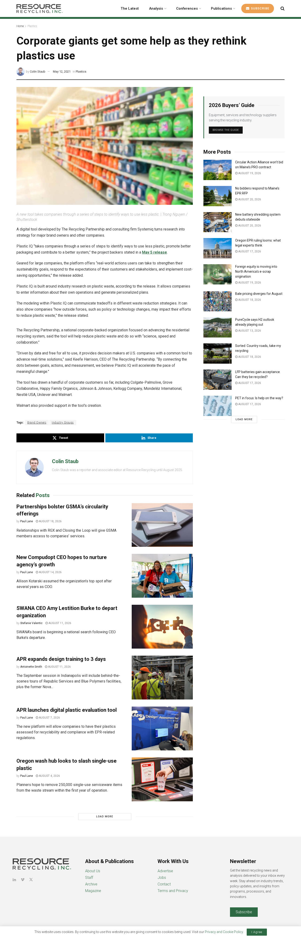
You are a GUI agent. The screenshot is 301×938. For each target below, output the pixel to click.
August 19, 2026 (249, 173)
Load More (104, 816)
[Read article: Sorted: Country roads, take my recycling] (217, 353)
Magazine (93, 891)
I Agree (256, 932)
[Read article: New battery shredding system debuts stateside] (217, 222)
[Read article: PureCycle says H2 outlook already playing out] (217, 327)
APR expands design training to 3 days (61, 659)
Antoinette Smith (31, 666)
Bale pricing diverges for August (258, 294)
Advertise (165, 871)
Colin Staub (37, 71)
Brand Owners (36, 422)
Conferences (187, 8)
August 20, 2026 (249, 199)
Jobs (162, 877)
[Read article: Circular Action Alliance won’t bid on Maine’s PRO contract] (217, 170)
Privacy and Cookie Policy (224, 932)
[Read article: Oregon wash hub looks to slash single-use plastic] (162, 779)
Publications (221, 8)
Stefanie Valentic (31, 623)
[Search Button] (283, 8)
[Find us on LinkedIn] (14, 879)
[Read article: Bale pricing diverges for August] (217, 301)
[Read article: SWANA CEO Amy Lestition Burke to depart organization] (162, 627)
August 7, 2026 (49, 717)
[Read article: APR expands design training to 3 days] (162, 677)
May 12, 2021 (62, 71)
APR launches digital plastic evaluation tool (66, 710)
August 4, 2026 (49, 776)
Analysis (156, 8)
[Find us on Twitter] (31, 879)
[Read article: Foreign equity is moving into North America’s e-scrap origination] (217, 274)
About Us (92, 871)
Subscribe (259, 8)
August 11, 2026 (59, 623)
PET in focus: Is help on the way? (259, 398)
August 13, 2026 (249, 330)
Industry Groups (63, 422)
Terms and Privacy (173, 891)
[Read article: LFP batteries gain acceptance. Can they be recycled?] (217, 380)
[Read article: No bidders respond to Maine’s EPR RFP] (217, 196)
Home (20, 26)
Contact (164, 884)
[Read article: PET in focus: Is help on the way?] (217, 406)
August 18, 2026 (50, 521)
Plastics (32, 26)
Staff (89, 877)
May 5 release (154, 252)
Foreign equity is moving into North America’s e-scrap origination (256, 271)
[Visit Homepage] (39, 8)
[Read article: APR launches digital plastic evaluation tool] (162, 728)
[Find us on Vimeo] (22, 879)
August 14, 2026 (50, 572)
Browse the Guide (226, 130)
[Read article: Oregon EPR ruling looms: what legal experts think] (217, 248)
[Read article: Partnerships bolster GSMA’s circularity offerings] (162, 525)
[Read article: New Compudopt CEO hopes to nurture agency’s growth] (162, 576)
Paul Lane (26, 521)
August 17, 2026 (249, 251)
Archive (91, 884)
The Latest (130, 8)
